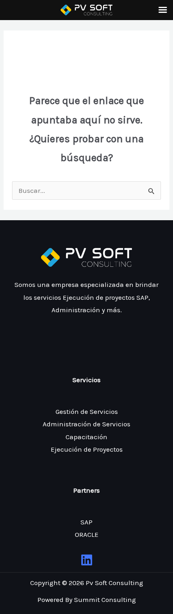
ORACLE (87, 534)
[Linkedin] (86, 560)
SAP (86, 522)
